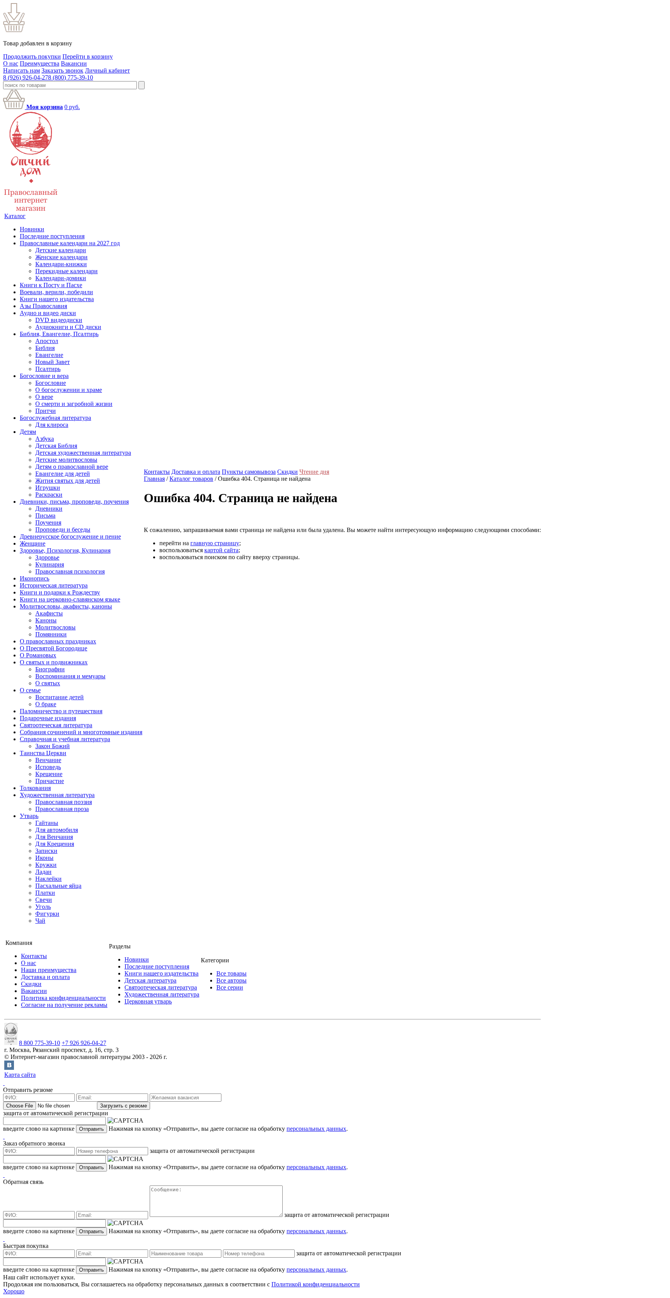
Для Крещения (54, 843)
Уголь (43, 906)
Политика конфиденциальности (63, 998)
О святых (47, 683)
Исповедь (48, 767)
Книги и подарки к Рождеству (60, 592)
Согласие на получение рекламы (64, 1005)
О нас (10, 63)
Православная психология (70, 571)
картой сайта (221, 550)
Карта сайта (20, 1074)
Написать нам (21, 70)
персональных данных (316, 1128)
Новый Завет (52, 362)
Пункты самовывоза (249, 471)
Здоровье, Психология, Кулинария (65, 550)
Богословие (50, 383)
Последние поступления (52, 236)
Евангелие (49, 355)
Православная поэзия (63, 802)
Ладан (43, 871)
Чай (40, 920)
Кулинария (49, 564)
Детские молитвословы (66, 459)
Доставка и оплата (195, 471)
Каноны (46, 620)
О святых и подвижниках (54, 662)
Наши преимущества (48, 970)
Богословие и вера (44, 376)
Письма (45, 515)
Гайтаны (46, 823)
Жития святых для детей (67, 480)
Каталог (15, 216)
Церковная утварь (148, 1001)
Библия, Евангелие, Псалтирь (59, 334)
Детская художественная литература (83, 452)
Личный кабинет (107, 70)
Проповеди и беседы (62, 529)
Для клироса (51, 424)
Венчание (48, 760)
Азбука (44, 438)
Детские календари (60, 250)
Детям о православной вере (71, 466)
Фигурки (47, 913)
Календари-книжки (61, 264)
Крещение (48, 774)
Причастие (49, 781)
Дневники (48, 508)
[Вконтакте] (9, 1067)
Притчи (45, 410)
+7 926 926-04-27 (84, 1043)
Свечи (43, 899)
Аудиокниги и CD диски (68, 327)
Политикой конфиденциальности (315, 1284)
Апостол (46, 341)
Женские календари (61, 257)
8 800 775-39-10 (39, 1043)
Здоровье (47, 557)
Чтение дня (314, 471)
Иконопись (34, 578)
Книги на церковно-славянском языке (70, 599)
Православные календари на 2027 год (70, 243)
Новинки (32, 229)
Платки (45, 892)
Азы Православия (43, 306)
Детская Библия (56, 445)
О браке (45, 704)
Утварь (29, 816)
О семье (30, 690)
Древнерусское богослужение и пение (70, 536)
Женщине (32, 543)
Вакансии (74, 63)
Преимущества (39, 63)
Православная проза (62, 809)
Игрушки (47, 487)
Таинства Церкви (43, 753)
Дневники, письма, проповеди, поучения (74, 501)
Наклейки (48, 878)
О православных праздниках (58, 641)
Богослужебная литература (55, 417)
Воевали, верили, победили (56, 292)
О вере (44, 396)
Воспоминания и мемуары (70, 676)
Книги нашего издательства (57, 299)
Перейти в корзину (87, 56)
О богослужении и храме (68, 389)
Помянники (51, 634)
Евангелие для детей (62, 473)
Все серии (229, 987)
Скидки (287, 471)
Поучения (48, 522)
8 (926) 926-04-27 (25, 77)
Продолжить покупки (32, 56)
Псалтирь (47, 369)
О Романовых (38, 655)
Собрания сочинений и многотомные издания (81, 732)
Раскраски (48, 494)
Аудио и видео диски (48, 313)
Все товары (231, 973)
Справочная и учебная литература (65, 739)
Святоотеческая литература (56, 725)
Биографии (50, 669)
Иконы (44, 857)
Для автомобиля (56, 830)
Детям (28, 431)
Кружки (46, 864)
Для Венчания (54, 837)
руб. (72, 107)
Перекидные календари (66, 271)
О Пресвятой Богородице (53, 648)
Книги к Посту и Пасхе (51, 285)
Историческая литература (54, 585)
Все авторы (231, 980)
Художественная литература (57, 795)
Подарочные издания (48, 718)
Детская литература (150, 980)
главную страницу (214, 543)
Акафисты (49, 613)
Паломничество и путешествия (61, 711)
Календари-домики (60, 278)
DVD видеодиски (58, 320)
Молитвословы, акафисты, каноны (66, 606)
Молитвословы (55, 627)
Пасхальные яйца (58, 885)
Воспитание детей (59, 697)
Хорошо (13, 1291)
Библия (45, 348)
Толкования (35, 788)
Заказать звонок (62, 70)
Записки (46, 850)
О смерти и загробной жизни (73, 403)
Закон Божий (52, 746)
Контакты (157, 471)
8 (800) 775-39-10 (70, 77)
